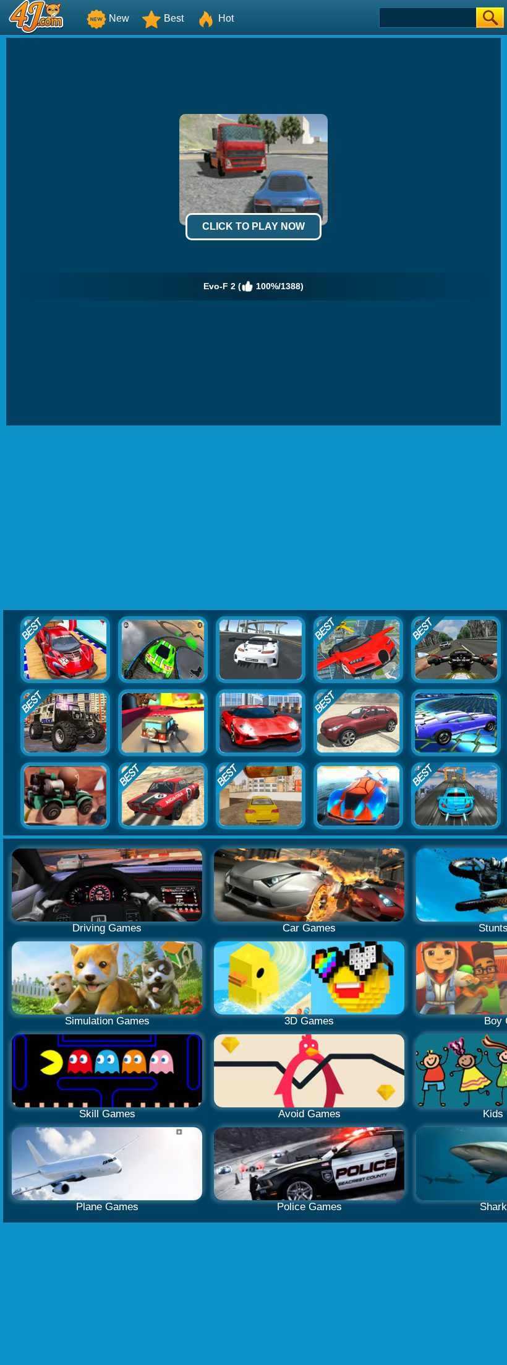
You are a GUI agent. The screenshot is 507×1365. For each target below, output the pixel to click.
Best (174, 18)
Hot (226, 18)
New (119, 18)
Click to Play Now (253, 226)
